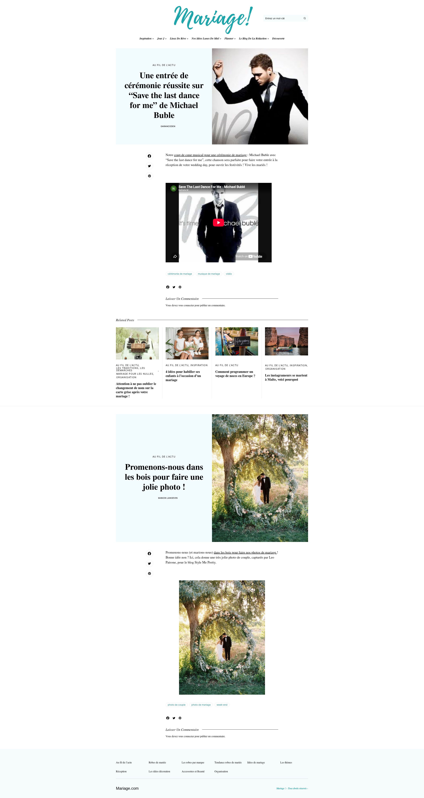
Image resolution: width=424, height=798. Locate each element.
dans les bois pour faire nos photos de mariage (245, 552)
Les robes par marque (193, 762)
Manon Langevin (168, 498)
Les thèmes (286, 762)
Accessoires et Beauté (193, 771)
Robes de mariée (157, 762)
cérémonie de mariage (180, 273)
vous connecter (186, 305)
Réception (121, 771)
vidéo (229, 273)
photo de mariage (201, 704)
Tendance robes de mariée (228, 762)
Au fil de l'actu (164, 65)
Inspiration (199, 365)
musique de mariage (209, 273)
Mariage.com (127, 788)
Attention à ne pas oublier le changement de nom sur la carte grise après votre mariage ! (136, 390)
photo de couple (177, 704)
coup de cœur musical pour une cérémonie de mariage (210, 155)
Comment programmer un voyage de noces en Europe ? (235, 373)
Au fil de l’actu (124, 762)
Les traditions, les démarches (130, 369)
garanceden (168, 126)
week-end (222, 704)
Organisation (126, 377)
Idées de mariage (256, 762)
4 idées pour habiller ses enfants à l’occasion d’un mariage (183, 375)
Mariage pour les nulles (134, 373)
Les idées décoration (159, 771)
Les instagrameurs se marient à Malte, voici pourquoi (286, 377)
